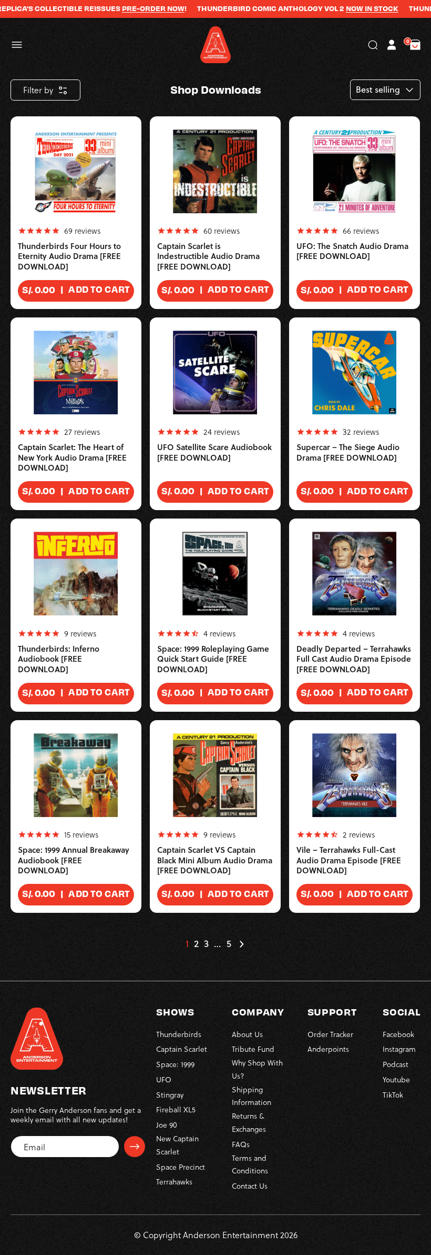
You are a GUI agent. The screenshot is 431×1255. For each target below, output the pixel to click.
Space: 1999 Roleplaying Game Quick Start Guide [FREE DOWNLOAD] (213, 659)
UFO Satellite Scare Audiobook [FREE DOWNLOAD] (214, 452)
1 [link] (187, 944)
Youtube (396, 1079)
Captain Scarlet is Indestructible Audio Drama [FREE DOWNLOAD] (208, 256)
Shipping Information (251, 1096)
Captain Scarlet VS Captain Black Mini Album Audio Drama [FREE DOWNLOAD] (214, 860)
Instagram (399, 1048)
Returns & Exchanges (249, 1122)
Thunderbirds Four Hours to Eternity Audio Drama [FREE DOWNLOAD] (69, 256)
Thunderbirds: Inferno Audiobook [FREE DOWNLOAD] (58, 659)
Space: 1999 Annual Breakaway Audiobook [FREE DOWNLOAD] (73, 860)
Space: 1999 (175, 1064)
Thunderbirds (178, 1034)
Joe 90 (166, 1124)
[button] (17, 44)
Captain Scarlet (181, 1048)
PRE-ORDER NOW (139, 8)
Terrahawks (174, 1181)
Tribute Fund (253, 1048)
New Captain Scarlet (177, 1145)
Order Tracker (330, 1034)
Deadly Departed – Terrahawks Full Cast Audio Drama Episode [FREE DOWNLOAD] (353, 659)
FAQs (241, 1144)
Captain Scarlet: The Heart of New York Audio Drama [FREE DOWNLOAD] (72, 457)
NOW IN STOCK (358, 8)
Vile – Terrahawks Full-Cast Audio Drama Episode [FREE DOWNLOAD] (348, 860)
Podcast (395, 1064)
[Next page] (241, 944)
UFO (163, 1079)
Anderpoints (328, 1048)
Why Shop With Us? (257, 1069)
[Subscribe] (134, 1146)
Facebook (398, 1034)
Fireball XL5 (176, 1109)
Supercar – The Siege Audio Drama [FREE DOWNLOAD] (347, 452)
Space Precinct (180, 1166)
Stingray (169, 1094)
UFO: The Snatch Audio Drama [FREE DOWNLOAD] (352, 251)
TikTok (393, 1094)
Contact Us (250, 1185)
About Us (247, 1034)
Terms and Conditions (250, 1164)
